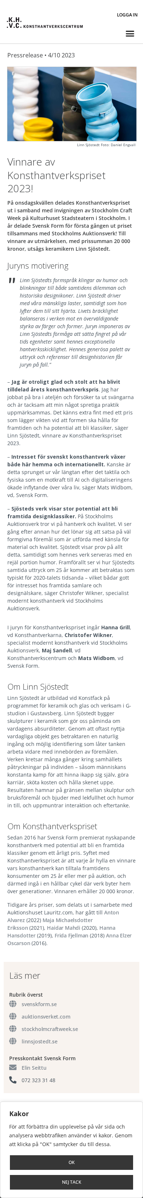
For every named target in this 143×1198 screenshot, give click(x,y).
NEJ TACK (71, 1182)
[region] (71, 1150)
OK (72, 1162)
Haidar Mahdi (63, 927)
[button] (130, 34)
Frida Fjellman (71, 935)
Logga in (127, 15)
